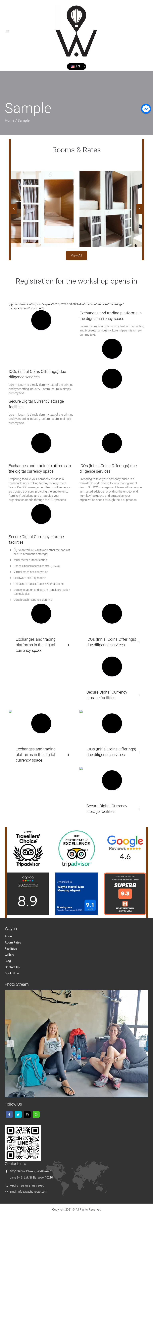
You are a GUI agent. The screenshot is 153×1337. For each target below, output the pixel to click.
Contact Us (12, 967)
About (9, 936)
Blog (8, 961)
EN (77, 66)
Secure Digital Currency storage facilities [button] (106, 695)
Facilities (11, 948)
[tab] (41, 645)
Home (10, 120)
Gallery (9, 955)
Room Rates (13, 942)
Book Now (12, 973)
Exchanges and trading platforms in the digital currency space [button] (36, 645)
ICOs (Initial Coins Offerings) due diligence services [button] (111, 642)
